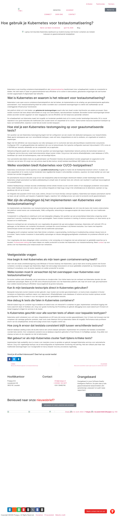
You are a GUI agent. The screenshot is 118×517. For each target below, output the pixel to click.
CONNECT (48, 14)
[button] (9, 359)
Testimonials (100, 4)
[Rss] (14, 509)
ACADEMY (70, 10)
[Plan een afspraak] (112, 511)
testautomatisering (57, 89)
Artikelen (89, 4)
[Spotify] (19, 509)
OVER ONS (59, 14)
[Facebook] (37, 509)
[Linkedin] (9, 509)
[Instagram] (28, 509)
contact (101, 242)
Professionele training (21, 242)
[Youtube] (23, 509)
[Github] (42, 509)
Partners (111, 4)
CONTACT (72, 14)
